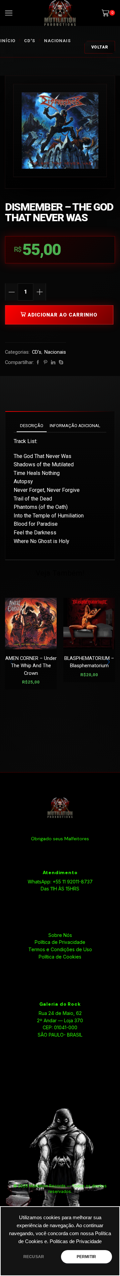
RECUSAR (33, 1256)
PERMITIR (86, 1256)
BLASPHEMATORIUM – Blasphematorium (89, 662)
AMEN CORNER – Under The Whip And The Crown (31, 665)
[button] (108, 662)
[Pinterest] (45, 362)
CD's (29, 40)
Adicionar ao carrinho (62, 315)
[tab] (32, 425)
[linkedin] (53, 362)
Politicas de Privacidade (76, 1241)
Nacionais (57, 40)
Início (7, 40)
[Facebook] (38, 362)
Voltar (99, 47)
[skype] (60, 362)
